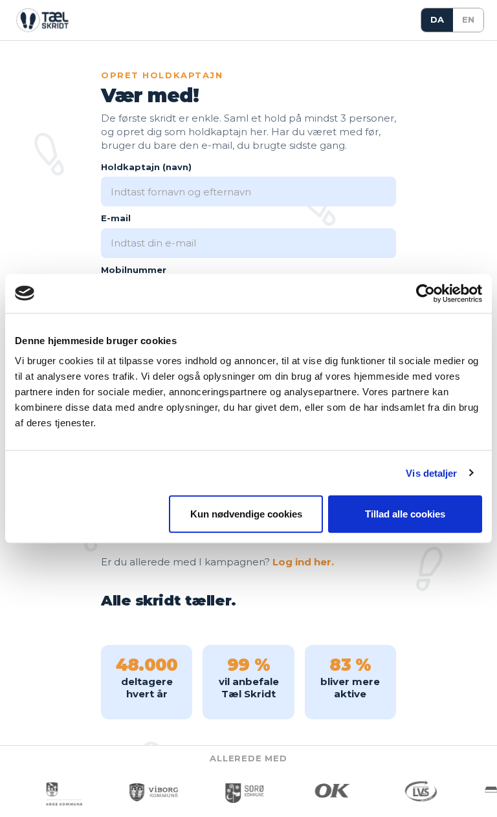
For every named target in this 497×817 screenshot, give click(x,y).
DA (437, 19)
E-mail (116, 218)
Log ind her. (303, 562)
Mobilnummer (133, 270)
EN (468, 19)
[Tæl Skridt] (41, 20)
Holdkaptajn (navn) (146, 167)
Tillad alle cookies (405, 513)
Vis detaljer (431, 472)
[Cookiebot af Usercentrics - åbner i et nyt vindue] (425, 293)
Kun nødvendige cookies (246, 513)
